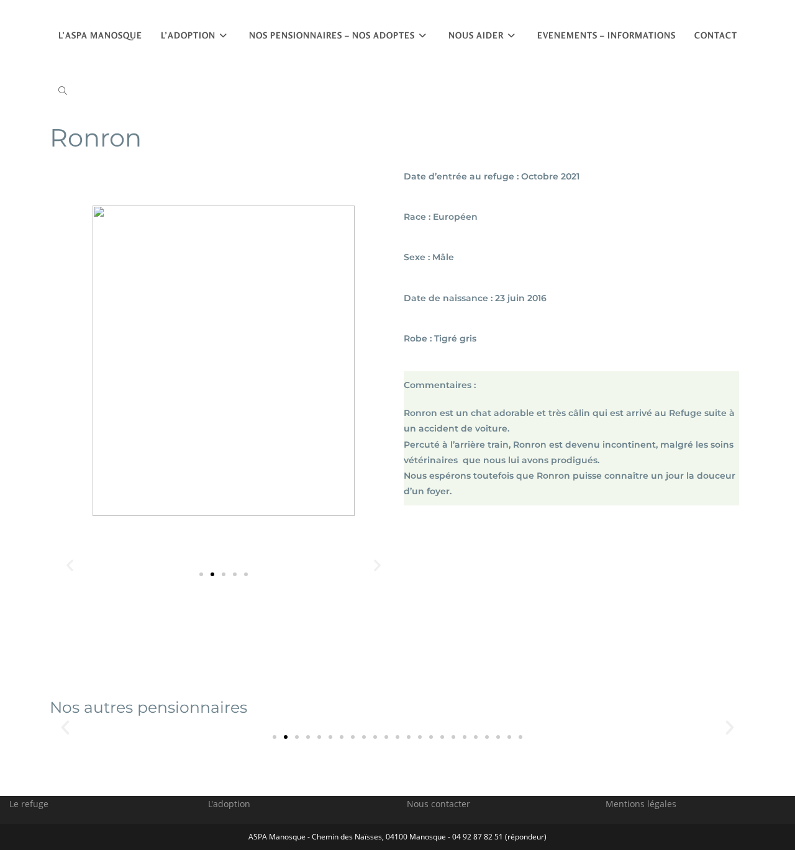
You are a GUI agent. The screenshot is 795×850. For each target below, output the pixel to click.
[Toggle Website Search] (62, 91)
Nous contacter (438, 804)
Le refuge (28, 804)
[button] (201, 574)
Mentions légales (641, 804)
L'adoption (229, 804)
